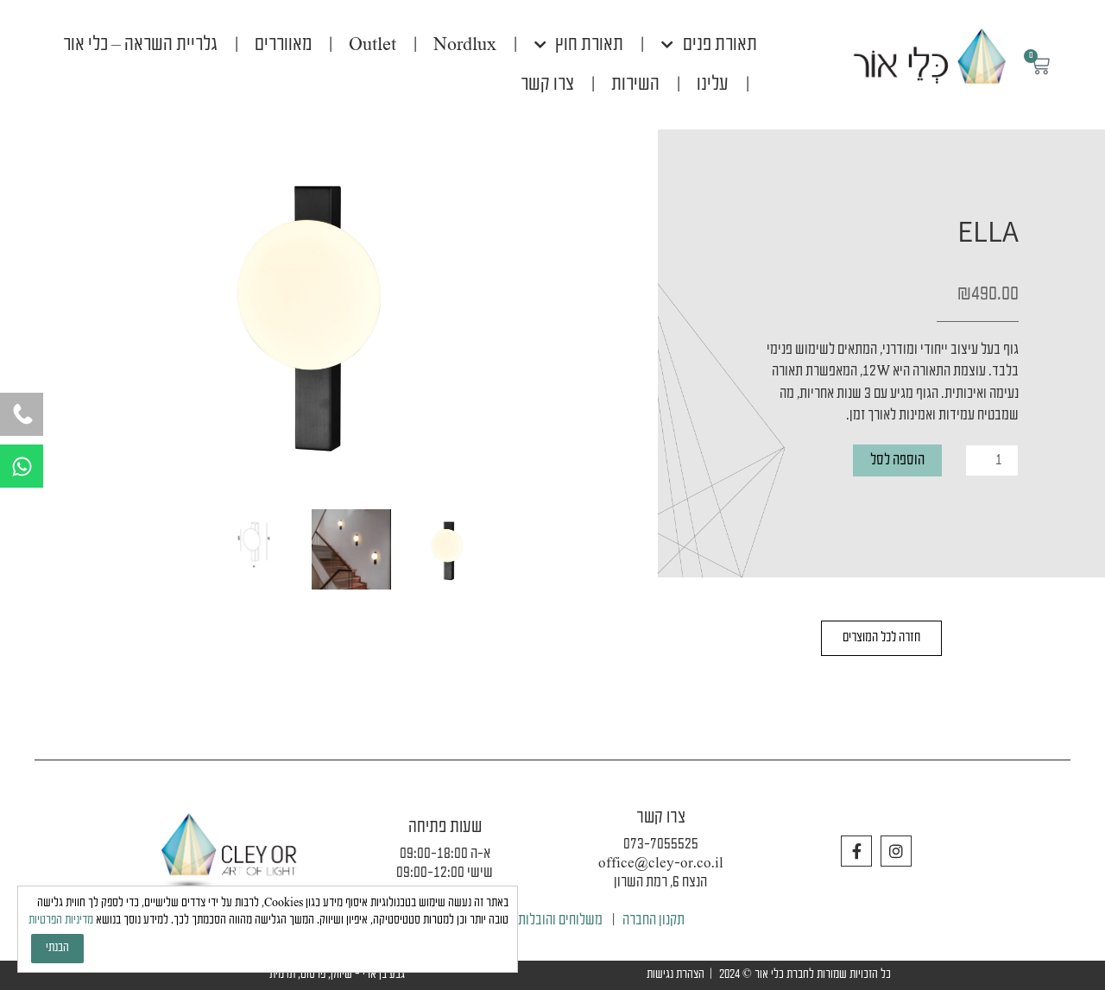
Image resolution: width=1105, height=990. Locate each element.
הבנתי (57, 948)
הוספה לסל (897, 460)
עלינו (713, 84)
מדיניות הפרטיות (60, 920)
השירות (635, 84)
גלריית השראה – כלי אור (140, 45)
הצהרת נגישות (675, 974)
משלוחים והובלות (560, 920)
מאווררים (283, 45)
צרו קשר (547, 84)
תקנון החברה (653, 920)
